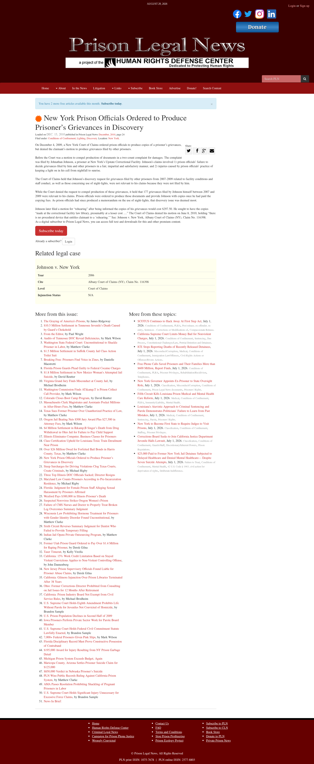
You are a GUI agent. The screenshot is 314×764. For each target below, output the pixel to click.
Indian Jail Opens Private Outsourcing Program (72, 535)
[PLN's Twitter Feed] (248, 12)
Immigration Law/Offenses (165, 355)
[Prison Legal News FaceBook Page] (237, 12)
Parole (153, 419)
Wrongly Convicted (104, 740)
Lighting (81, 138)
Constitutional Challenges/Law (162, 342)
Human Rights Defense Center (110, 728)
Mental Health (173, 402)
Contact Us (162, 723)
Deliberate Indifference (171, 470)
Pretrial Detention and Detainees (195, 342)
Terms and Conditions (169, 732)
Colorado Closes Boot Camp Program (66, 398)
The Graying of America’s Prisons (64, 321)
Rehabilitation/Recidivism (193, 372)
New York (113, 138)
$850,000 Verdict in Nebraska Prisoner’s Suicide (73, 671)
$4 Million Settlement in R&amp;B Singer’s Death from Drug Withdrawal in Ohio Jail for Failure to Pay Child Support (81, 430)
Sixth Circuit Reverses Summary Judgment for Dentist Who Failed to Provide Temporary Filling (80, 528)
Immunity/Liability (154, 402)
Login (292, 6)
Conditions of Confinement (62, 138)
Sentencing (200, 338)
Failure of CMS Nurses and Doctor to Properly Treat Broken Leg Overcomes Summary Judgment (80, 507)
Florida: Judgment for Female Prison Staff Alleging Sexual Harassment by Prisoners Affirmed (79, 490)
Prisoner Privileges (169, 372)
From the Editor (53, 334)
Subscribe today (111, 103)
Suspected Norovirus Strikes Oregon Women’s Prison (76, 500)
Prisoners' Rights (192, 389)
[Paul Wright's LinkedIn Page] (271, 12)
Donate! (192, 88)
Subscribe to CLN (217, 728)
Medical (183, 351)
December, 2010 (107, 134)
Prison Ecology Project (169, 740)
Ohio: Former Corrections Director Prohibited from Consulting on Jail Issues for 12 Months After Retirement (82, 588)
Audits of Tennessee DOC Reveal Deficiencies (71, 338)
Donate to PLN (215, 736)
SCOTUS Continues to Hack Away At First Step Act (169, 321)
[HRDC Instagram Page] (259, 12)
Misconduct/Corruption (166, 351)
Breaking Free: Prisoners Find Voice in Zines (71, 359)
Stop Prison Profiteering (170, 736)
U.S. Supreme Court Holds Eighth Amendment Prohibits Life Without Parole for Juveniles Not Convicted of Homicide (81, 605)
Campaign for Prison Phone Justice (113, 736)
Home (45, 88)
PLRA (177, 325)
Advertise (174, 88)
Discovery (92, 138)
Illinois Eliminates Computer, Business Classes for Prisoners (80, 436)
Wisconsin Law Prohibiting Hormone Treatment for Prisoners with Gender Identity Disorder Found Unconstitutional (81, 515)
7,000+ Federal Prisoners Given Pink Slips (69, 637)
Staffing (141, 432)
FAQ (158, 728)
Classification (168, 385)
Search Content (212, 88)
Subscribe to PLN (217, 723)
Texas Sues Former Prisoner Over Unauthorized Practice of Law (83, 411)
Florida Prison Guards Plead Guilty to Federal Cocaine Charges (82, 368)
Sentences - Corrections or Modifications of (166, 329)
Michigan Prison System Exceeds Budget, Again (73, 658)
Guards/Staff (158, 445)
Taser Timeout (52, 552)
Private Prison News (218, 740)
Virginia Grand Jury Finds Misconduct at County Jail (76, 381)
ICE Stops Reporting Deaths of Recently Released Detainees (174, 347)
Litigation (99, 88)
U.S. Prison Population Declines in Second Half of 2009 (78, 616)
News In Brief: (53, 701)
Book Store (156, 88)
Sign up (304, 6)
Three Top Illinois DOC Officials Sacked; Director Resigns (79, 475)
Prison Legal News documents (167, 389)
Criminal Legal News (105, 732)
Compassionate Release (201, 329)
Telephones (143, 376)
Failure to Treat (192, 462)
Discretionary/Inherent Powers (181, 445)
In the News (79, 88)
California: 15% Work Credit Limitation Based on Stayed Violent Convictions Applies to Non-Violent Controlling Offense (83, 558)
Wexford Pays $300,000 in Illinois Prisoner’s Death (75, 496)
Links (117, 88)
